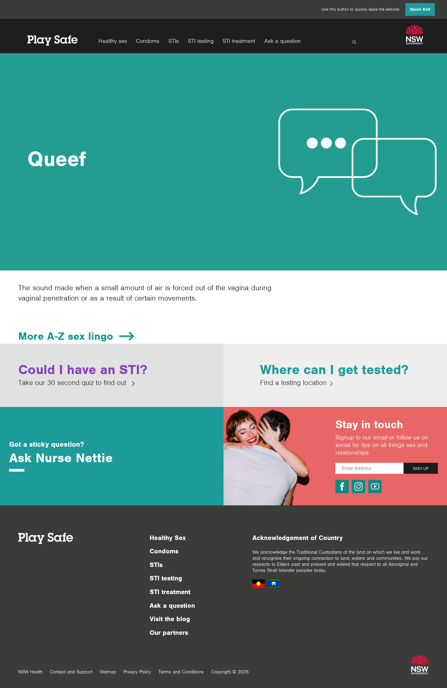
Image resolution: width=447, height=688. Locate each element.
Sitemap (108, 672)
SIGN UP (420, 468)
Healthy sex (113, 41)
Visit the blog (170, 619)
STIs (173, 41)
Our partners (169, 632)
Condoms (147, 41)
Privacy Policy (137, 672)
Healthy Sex (168, 538)
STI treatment (239, 41)
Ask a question (282, 41)
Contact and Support (71, 672)
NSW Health (30, 672)
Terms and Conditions (181, 672)
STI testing (200, 41)
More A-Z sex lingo (65, 336)
